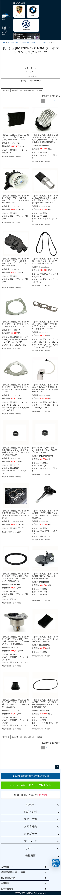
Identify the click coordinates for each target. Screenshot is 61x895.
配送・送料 (30, 811)
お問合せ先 (30, 826)
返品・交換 (30, 819)
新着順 (39, 90)
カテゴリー (30, 833)
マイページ (30, 841)
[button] (58, 101)
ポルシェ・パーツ (14, 42)
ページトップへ (57, 767)
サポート (30, 848)
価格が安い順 (17, 90)
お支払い (30, 804)
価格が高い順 (29, 90)
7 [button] (54, 101)
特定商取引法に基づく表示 (13, 872)
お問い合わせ (7, 889)
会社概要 (30, 855)
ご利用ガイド (7, 867)
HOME (3, 42)
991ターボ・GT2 (38, 42)
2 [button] (46, 101)
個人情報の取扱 (8, 878)
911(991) (26, 42)
